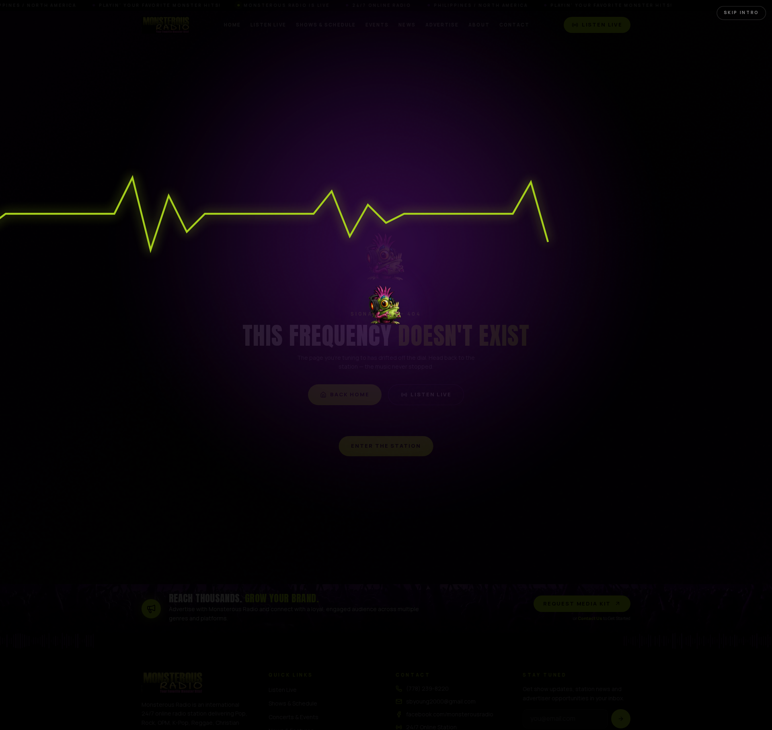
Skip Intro (746, 8)
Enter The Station (386, 447)
